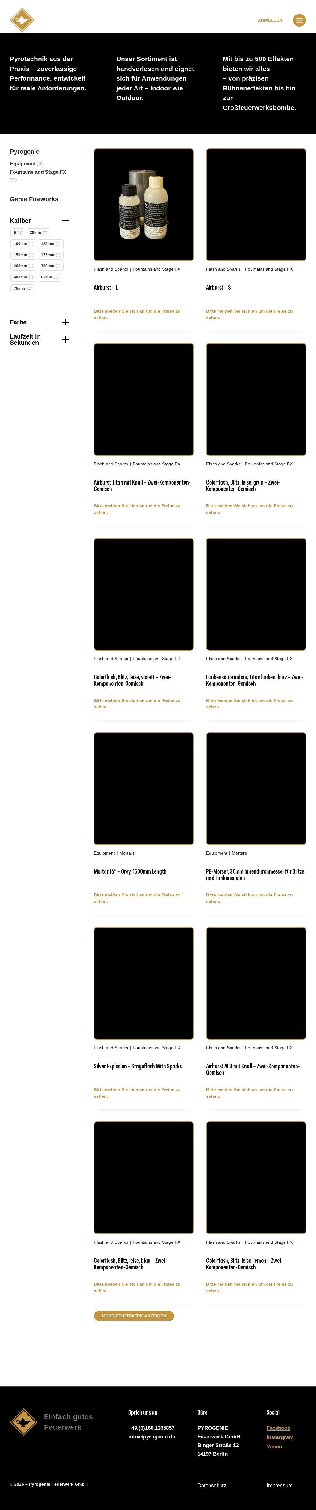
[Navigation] (299, 20)
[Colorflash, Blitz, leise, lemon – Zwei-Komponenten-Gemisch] (256, 1199)
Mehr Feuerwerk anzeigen (134, 1315)
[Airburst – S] (256, 226)
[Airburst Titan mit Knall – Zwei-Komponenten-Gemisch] (144, 420)
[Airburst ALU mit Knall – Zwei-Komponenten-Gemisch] (256, 1004)
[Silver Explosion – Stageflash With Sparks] (144, 1004)
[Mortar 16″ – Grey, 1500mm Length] (144, 810)
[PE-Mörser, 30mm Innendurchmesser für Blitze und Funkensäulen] (256, 810)
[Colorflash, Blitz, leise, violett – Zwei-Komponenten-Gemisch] (144, 615)
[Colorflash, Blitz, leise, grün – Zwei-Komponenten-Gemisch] (256, 420)
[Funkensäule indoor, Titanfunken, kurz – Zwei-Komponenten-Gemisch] (256, 615)
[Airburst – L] (144, 226)
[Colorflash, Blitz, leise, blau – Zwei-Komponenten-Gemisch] (144, 1199)
